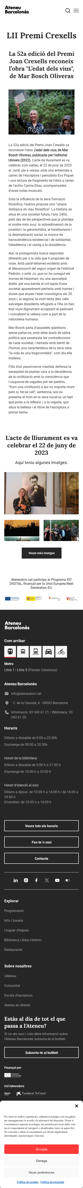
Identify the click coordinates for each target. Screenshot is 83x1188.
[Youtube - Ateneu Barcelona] (57, 881)
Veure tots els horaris (41, 826)
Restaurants (13, 950)
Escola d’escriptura (18, 995)
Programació (14, 911)
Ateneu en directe (17, 1005)
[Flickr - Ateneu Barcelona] (67, 881)
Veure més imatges (42, 553)
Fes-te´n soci (42, 842)
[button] (76, 1106)
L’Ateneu (10, 976)
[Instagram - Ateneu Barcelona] (26, 881)
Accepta (41, 1149)
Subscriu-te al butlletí (41, 1053)
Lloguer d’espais (16, 930)
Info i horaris (13, 921)
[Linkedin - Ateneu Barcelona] (15, 881)
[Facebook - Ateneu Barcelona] (36, 881)
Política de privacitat (52, 1182)
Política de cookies (27, 1182)
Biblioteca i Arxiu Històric (23, 940)
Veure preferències (42, 1172)
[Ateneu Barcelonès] (17, 17)
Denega (41, 1161)
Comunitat (12, 986)
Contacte (41, 859)
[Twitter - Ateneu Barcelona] (46, 881)
